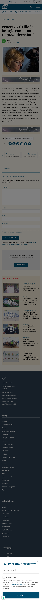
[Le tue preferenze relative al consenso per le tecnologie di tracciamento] (3, 597)
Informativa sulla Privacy (17, 584)
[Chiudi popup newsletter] (37, 561)
